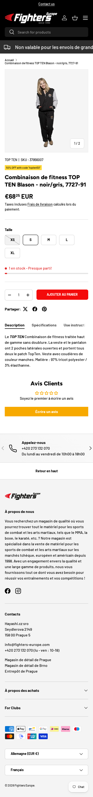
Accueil (9, 60)
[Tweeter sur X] (25, 309)
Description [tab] (15, 325)
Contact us (46, 4)
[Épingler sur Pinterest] (44, 309)
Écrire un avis (46, 411)
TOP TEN (11, 160)
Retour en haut (47, 471)
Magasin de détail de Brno (26, 665)
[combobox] (46, 32)
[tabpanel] (46, 351)
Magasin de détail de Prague (28, 659)
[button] (75, 18)
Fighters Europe (24, 785)
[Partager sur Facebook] (35, 309)
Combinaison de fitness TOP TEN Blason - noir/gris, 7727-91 (41, 63)
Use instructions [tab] (78, 325)
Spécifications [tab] (44, 325)
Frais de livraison (40, 204)
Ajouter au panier (62, 294)
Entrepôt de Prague (21, 671)
